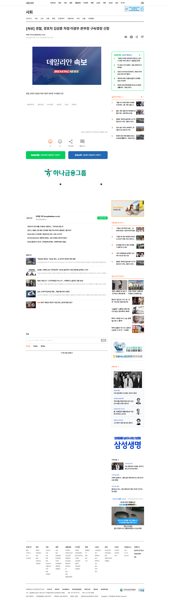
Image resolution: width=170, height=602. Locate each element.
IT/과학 (86, 3)
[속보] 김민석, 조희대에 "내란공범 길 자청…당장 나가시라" (44, 234)
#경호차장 (41, 104)
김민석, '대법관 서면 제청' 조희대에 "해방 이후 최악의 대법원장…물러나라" (49, 230)
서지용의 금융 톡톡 (119, 398)
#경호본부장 (30, 104)
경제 (70, 3)
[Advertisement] (67, 321)
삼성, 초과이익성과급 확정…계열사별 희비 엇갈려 (53, 291)
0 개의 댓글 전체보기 (67, 353)
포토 (116, 3)
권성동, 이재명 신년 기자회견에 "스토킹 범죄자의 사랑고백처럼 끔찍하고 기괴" (63, 270)
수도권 (110, 3)
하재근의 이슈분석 (118, 420)
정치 (59, 3)
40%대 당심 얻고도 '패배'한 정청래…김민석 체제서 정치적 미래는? (47, 238)
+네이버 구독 (102, 218)
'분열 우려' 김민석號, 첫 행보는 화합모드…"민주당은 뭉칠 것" (45, 226)
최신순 (28, 346)
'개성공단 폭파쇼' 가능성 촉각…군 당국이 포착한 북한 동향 (56, 259)
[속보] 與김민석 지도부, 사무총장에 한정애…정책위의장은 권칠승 (46, 242)
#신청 (66, 104)
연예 (92, 3)
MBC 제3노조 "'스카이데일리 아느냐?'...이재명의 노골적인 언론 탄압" (60, 281)
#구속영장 (50, 104)
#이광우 (74, 104)
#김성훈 (59, 104)
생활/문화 (78, 3)
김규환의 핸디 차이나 (119, 409)
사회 (65, 3)
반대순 (43, 346)
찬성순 (35, 346)
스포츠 (98, 3)
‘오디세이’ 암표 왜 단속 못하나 (123, 423)
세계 (104, 3)
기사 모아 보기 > (41, 219)
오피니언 (52, 3)
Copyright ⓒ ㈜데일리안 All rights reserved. (114, 596)
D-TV (122, 3)
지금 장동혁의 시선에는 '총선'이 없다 (125, 393)
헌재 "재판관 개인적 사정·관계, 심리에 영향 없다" (55, 302)
